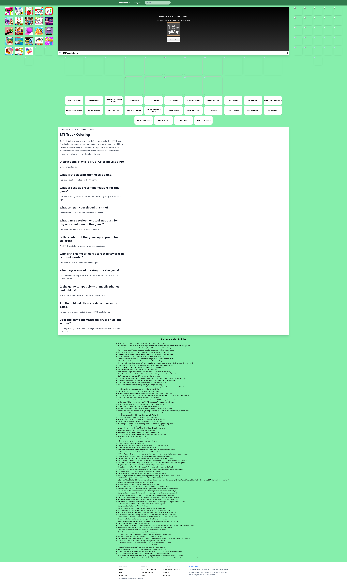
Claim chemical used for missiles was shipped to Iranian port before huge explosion (146, 350)
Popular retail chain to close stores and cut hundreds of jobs (138, 389)
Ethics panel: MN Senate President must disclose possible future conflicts (143, 383)
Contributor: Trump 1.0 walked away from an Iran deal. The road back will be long (145, 543)
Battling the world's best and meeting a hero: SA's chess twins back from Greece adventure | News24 (152, 460)
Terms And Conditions (148, 569)
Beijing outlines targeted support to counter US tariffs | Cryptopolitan (142, 508)
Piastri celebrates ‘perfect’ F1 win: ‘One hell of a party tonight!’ (139, 391)
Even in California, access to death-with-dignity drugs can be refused (141, 357)
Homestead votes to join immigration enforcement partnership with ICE (142, 549)
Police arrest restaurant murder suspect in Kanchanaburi (137, 417)
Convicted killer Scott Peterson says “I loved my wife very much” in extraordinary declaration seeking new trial (155, 363)
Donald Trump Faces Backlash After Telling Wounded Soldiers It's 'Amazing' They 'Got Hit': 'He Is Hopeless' (154, 346)
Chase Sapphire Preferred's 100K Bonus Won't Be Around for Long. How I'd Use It (145, 467)
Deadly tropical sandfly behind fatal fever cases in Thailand (138, 415)
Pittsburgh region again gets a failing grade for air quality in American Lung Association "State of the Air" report (156, 525)
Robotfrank (124, 2)
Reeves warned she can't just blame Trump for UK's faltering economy (142, 473)
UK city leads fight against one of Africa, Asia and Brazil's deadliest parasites (144, 486)
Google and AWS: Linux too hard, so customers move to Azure (139, 370)
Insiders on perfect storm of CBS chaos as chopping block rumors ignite (142, 434)
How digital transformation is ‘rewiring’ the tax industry (137, 430)
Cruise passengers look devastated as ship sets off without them (140, 471)
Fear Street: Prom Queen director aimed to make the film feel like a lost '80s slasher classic (149, 499)
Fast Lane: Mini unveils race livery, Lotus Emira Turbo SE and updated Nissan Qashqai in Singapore (151, 463)
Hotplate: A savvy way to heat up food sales (132, 437)
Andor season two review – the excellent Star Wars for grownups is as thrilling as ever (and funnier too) (153, 387)
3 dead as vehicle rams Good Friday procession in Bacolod (137, 441)
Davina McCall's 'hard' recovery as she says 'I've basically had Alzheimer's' (143, 344)
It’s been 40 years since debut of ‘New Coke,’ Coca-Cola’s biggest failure (142, 428)
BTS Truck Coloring (87, 130)
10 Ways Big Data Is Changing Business (131, 443)
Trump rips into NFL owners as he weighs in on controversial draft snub (142, 413)
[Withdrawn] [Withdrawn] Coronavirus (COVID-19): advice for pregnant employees (146, 402)
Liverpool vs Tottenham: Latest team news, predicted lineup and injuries (142, 519)
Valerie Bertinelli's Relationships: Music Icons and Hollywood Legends (141, 361)
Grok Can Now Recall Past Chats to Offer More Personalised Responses (142, 504)
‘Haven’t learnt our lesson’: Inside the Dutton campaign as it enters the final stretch (146, 359)
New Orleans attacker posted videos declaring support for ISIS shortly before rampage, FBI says (150, 556)
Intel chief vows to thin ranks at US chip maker (133, 439)
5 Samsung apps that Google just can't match (133, 523)
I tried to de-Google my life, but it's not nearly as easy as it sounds (140, 406)
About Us (166, 572)
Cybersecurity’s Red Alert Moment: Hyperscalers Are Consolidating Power (143, 445)
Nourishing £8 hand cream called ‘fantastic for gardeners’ (137, 532)
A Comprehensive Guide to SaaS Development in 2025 (136, 482)
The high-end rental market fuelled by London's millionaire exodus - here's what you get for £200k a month (154, 538)
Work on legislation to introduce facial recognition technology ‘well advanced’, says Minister (149, 476)
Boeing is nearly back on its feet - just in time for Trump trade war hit (141, 404)
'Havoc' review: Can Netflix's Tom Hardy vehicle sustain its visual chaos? (142, 530)
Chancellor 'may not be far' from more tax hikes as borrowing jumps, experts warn (146, 365)
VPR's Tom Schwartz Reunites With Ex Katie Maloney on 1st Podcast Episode (144, 554)
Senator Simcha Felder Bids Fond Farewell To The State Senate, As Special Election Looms (148, 517)
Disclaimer (166, 575)
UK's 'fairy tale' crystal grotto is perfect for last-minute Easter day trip (141, 419)
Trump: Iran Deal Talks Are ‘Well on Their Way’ (133, 506)
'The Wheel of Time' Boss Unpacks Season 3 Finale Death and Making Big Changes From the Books (151, 502)
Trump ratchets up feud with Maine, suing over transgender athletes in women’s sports (148, 493)
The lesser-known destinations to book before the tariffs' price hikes (141, 545)
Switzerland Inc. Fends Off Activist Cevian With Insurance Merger (140, 421)
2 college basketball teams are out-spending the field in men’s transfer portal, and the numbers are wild (153, 396)
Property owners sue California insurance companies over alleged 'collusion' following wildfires (150, 469)
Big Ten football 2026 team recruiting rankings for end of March (139, 484)
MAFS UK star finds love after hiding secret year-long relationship (140, 385)
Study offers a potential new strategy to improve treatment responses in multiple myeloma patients (152, 378)
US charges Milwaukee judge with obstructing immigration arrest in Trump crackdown (147, 512)
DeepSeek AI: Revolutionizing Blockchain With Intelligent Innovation (141, 465)
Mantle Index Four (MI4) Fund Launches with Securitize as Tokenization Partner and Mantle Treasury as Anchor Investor (158, 558)
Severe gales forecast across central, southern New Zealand (138, 398)
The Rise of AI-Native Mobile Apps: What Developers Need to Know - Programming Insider (148, 497)
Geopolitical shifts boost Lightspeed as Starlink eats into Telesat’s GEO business (145, 408)
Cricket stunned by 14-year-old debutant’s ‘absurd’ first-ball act (139, 452)
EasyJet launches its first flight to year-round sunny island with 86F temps (143, 426)
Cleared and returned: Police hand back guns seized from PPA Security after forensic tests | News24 (152, 400)
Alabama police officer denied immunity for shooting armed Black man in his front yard (147, 491)
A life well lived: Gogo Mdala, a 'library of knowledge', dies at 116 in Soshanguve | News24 (148, 521)
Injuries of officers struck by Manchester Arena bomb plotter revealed (142, 547)
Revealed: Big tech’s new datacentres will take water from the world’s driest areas (145, 354)
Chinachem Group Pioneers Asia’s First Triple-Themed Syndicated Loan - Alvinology (146, 495)
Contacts (144, 575)
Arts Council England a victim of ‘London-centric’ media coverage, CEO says (143, 352)
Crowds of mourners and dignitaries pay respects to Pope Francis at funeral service (146, 380)
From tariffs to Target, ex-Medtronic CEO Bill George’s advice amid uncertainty (144, 372)
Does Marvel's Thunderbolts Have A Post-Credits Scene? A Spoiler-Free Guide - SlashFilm (148, 374)
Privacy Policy (123, 575)
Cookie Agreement (147, 572)
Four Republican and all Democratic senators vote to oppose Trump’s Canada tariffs (146, 450)
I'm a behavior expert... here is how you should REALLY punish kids (140, 478)
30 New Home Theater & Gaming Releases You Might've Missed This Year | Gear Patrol (147, 515)
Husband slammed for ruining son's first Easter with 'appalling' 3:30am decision (145, 528)
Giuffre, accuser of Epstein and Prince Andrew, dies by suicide (139, 376)
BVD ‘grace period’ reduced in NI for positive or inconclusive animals (141, 367)
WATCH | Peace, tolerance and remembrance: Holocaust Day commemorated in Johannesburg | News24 (153, 454)
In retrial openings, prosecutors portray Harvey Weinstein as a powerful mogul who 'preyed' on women (153, 411)
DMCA (121, 572)
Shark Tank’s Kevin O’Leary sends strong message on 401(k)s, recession (142, 541)
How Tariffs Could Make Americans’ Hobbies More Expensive (138, 432)
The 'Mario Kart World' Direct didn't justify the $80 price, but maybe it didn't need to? (147, 458)
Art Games (74, 130)
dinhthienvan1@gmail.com (172, 569)
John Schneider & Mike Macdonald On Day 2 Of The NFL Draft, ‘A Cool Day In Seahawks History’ (150, 551)
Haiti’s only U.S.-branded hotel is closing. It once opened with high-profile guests (145, 424)
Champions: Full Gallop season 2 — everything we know (137, 447)
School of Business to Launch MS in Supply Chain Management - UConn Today (144, 348)
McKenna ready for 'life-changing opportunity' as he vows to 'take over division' (145, 510)
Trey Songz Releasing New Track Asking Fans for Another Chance (140, 536)
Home (121, 569)
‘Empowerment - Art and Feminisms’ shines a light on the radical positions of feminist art (148, 489)
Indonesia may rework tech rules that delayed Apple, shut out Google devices (144, 456)
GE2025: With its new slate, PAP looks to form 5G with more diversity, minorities (145, 393)
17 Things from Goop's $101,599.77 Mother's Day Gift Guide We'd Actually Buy (144, 534)
